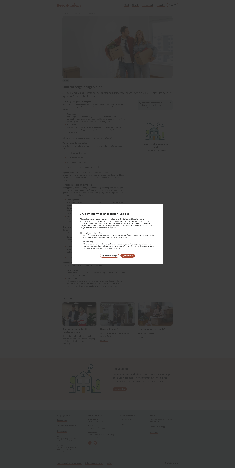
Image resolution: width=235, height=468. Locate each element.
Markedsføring (88, 242)
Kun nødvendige (111, 256)
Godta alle (129, 256)
